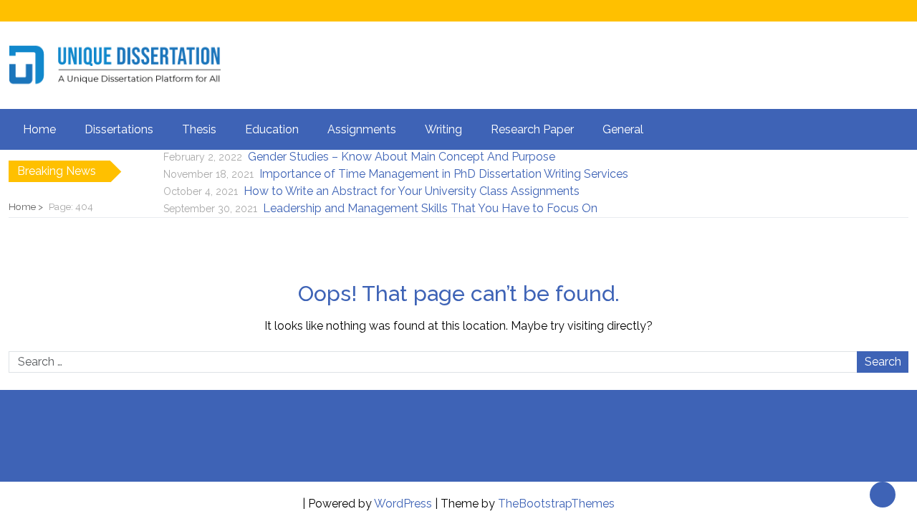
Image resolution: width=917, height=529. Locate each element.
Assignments (361, 129)
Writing (443, 129)
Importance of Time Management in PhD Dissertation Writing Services (443, 174)
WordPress (403, 503)
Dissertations (119, 129)
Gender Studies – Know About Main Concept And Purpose (401, 156)
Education (272, 129)
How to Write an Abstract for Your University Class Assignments (412, 191)
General (622, 129)
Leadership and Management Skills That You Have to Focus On (430, 208)
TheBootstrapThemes (556, 503)
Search (883, 361)
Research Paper (532, 129)
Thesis (199, 129)
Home (39, 129)
